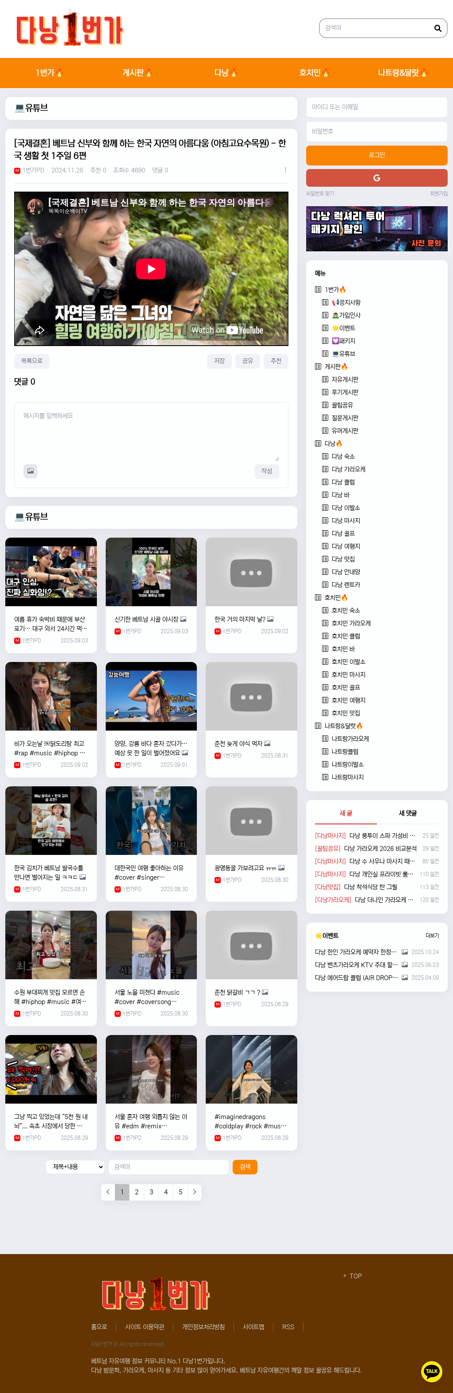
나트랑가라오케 (350, 739)
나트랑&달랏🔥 (403, 73)
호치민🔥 (314, 73)
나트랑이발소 (348, 764)
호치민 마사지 (348, 674)
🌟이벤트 (343, 328)
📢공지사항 (346, 302)
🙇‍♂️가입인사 (346, 315)
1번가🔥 (49, 73)
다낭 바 (340, 495)
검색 (245, 1166)
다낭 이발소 (346, 508)
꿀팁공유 (342, 405)
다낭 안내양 (346, 572)
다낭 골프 (343, 533)
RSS (288, 1327)
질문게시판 (345, 418)
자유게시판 (345, 379)
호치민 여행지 (348, 700)
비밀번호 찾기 (320, 193)
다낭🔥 (226, 73)
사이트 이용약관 (144, 1327)
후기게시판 (345, 392)
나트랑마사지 (348, 777)
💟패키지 (343, 341)
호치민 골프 (346, 687)
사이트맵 (253, 1327)
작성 (266, 471)
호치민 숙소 (346, 610)
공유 (247, 361)
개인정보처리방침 (203, 1327)
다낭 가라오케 (348, 469)
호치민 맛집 (346, 713)
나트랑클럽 (345, 751)
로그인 (377, 155)
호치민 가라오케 (351, 623)
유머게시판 (345, 431)
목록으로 (31, 361)
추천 (276, 361)
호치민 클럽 (346, 636)
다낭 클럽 (343, 482)
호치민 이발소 (348, 662)
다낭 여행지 (346, 546)
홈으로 (99, 1327)
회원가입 (439, 193)
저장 (219, 361)
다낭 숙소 (343, 456)
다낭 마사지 (346, 520)
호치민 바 (343, 649)
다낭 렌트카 (346, 585)
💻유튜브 (31, 108)
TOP (355, 1276)
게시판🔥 (138, 73)
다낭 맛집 (343, 559)
